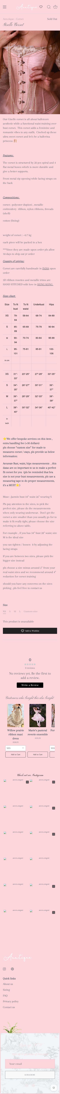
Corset (19, 19)
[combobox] (15, 748)
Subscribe (30, 1075)
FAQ (5, 995)
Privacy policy (10, 1001)
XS (4, 611)
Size (5, 605)
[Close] (55, 1037)
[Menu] (4, 7)
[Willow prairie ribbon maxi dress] (15, 715)
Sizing (6, 989)
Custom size (31, 611)
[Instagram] (26, 1085)
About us (8, 984)
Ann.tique (8, 19)
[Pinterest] (33, 1085)
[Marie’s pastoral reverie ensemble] (38, 715)
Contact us (9, 1007)
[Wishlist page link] (40, 6)
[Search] (49, 7)
